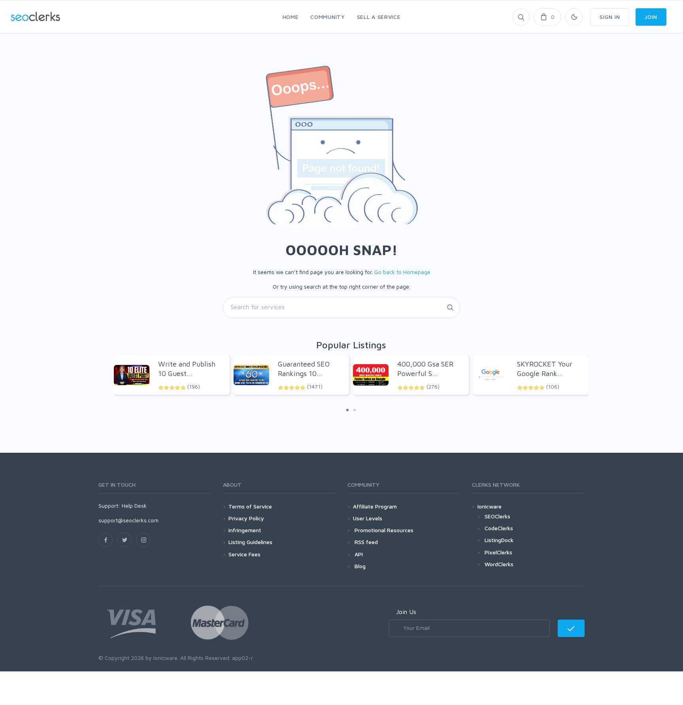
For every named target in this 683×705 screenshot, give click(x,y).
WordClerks (499, 564)
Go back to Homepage (402, 271)
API (358, 554)
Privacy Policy (246, 518)
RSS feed (365, 542)
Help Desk (134, 505)
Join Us (406, 611)
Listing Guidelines (250, 542)
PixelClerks (498, 552)
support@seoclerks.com (128, 520)
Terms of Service (250, 506)
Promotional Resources (383, 530)
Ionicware (489, 506)
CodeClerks (499, 528)
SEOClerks (497, 516)
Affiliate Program (375, 506)
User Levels (367, 518)
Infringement (244, 530)
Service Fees (244, 554)
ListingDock (499, 540)
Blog (359, 566)
